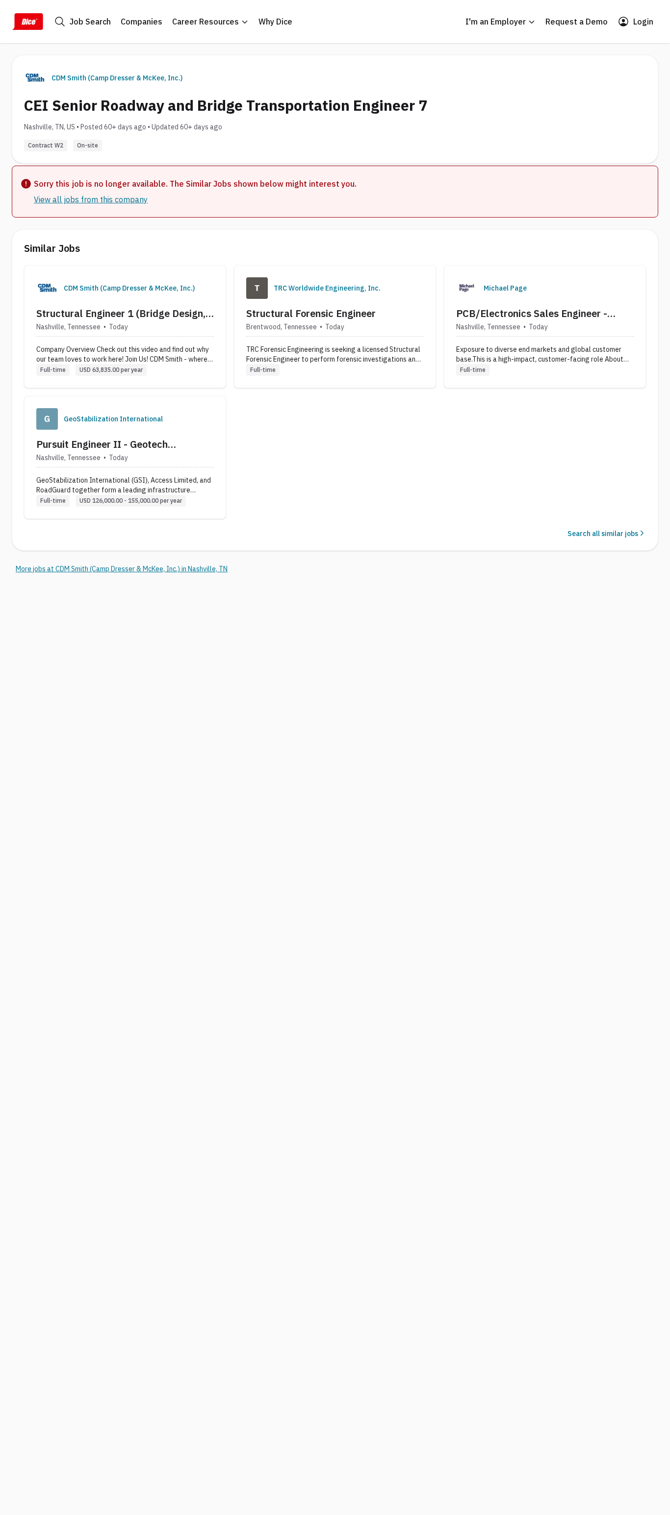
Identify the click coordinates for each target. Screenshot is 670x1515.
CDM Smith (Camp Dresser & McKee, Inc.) (117, 77)
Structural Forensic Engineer (311, 313)
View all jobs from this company (91, 199)
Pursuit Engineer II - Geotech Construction (102, 444)
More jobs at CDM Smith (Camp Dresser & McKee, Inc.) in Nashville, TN (122, 568)
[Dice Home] (27, 21)
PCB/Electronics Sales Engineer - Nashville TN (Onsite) (531, 313)
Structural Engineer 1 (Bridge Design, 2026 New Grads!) (121, 313)
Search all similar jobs (602, 533)
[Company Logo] (47, 288)
